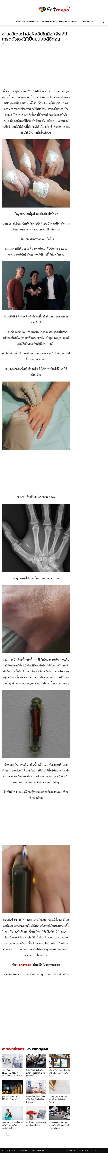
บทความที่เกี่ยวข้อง (13, 1049)
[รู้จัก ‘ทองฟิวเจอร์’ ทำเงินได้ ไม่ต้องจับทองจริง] (12, 1087)
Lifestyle (19, 22)
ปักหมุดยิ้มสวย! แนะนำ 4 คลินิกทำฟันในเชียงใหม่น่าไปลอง (35, 1099)
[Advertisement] (36, 67)
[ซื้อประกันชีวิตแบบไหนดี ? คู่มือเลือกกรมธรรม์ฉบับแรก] (59, 1061)
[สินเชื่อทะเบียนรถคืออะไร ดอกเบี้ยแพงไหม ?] (36, 1113)
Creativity (31, 22)
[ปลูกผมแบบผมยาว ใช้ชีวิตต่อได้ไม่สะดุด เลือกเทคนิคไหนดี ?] (12, 1113)
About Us (71, 1150)
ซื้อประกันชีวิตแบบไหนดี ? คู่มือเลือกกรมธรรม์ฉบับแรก (59, 1073)
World (74, 22)
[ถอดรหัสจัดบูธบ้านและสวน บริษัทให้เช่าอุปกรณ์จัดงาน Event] (59, 1113)
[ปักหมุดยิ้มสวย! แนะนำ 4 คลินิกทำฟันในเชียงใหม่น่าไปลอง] (36, 1087)
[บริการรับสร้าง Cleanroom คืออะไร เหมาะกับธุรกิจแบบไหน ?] (12, 1061)
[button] (102, 22)
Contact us (95, 1150)
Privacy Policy (82, 1150)
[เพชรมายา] (54, 9)
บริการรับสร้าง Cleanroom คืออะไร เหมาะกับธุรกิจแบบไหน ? (12, 1073)
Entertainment (48, 22)
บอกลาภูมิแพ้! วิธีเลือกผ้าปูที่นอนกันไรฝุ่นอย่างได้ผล (58, 1099)
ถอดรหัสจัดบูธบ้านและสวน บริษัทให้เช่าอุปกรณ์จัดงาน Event (59, 1125)
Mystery (63, 22)
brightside (25, 965)
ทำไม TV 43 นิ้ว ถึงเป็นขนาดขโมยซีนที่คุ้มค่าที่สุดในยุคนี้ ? (35, 1073)
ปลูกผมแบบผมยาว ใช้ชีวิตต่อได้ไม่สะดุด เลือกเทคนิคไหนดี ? (12, 1125)
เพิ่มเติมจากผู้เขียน (37, 1049)
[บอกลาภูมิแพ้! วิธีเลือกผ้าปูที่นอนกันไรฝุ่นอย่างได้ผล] (59, 1087)
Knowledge (86, 22)
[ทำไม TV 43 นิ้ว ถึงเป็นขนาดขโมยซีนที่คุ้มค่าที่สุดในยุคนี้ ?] (36, 1061)
